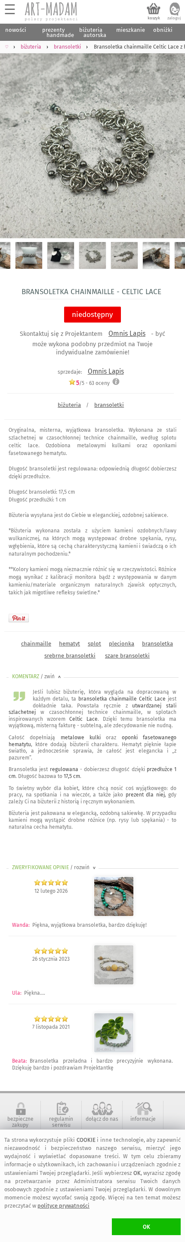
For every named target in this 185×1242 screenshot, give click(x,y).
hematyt (69, 643)
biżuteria (69, 405)
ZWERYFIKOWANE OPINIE (54, 867)
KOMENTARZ (37, 676)
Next (171, 140)
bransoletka (157, 643)
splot (94, 643)
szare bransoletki (127, 655)
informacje (143, 1119)
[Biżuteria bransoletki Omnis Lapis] (114, 915)
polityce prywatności (63, 1205)
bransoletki (109, 405)
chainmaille (36, 643)
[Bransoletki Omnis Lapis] (114, 983)
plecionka (121, 643)
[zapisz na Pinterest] (19, 618)
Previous (14, 140)
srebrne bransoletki (70, 655)
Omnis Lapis (126, 333)
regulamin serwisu (61, 1122)
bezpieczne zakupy (20, 1122)
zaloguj (174, 18)
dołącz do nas (102, 1119)
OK (146, 1227)
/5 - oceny (93, 383)
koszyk (154, 18)
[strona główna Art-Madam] (51, 11)
